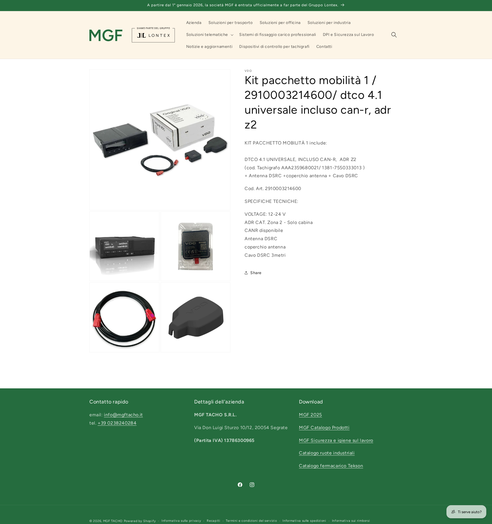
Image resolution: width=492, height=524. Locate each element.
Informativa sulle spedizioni (304, 521)
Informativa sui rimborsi (351, 521)
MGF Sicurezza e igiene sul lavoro (336, 440)
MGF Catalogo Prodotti (324, 427)
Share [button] (256, 272)
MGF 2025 (310, 414)
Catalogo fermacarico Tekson (331, 466)
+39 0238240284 (117, 423)
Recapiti (213, 521)
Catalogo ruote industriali (327, 453)
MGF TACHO (113, 521)
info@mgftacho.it (123, 414)
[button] (209, 35)
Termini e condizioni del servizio (251, 521)
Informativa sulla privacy (181, 521)
